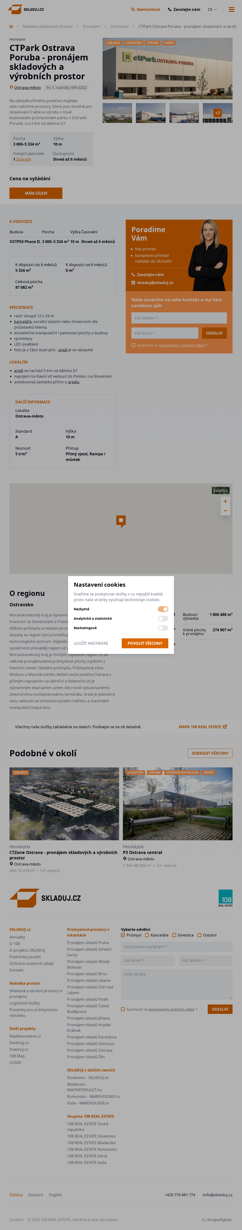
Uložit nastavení (91, 643)
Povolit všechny (145, 643)
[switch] (163, 609)
